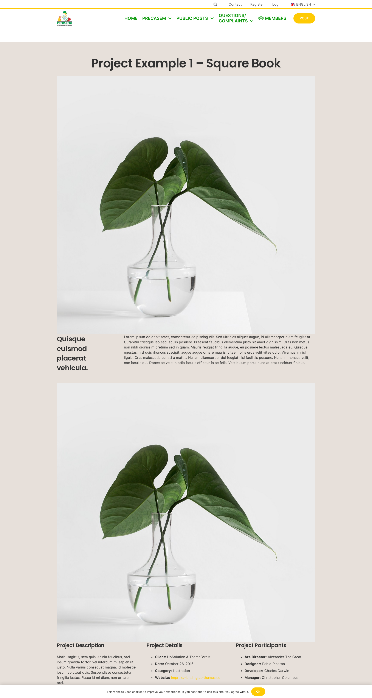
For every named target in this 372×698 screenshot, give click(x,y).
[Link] (64, 18)
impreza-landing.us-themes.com (197, 677)
